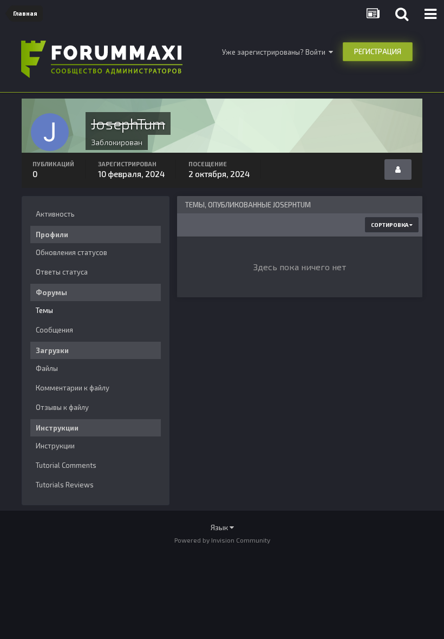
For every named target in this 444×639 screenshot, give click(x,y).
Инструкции (55, 445)
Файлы (47, 368)
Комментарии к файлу (72, 387)
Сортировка (390, 224)
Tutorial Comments (66, 465)
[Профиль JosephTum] (398, 169)
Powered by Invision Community (222, 540)
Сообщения (54, 329)
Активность (55, 214)
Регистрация (377, 51)
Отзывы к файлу (62, 407)
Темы (44, 310)
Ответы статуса (62, 272)
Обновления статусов (71, 252)
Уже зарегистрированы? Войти (275, 52)
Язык (220, 527)
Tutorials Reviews (65, 484)
